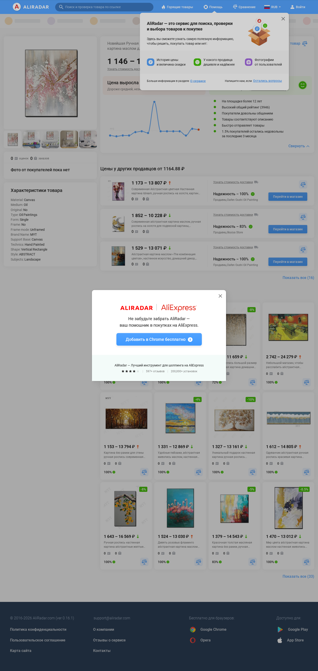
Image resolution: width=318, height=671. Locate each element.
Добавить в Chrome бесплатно (156, 339)
